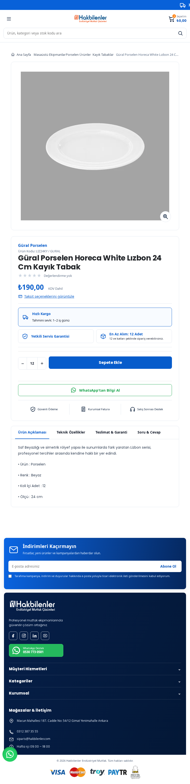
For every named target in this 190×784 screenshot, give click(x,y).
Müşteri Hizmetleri (95, 668)
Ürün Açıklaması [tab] (32, 432)
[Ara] (180, 33)
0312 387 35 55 (27, 731)
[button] (9, 754)
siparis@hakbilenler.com (33, 739)
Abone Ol (168, 566)
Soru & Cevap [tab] (149, 432)
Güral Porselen (32, 245)
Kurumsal (95, 693)
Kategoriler (95, 681)
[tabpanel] (95, 473)
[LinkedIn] (34, 636)
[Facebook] (13, 636)
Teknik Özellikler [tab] (71, 432)
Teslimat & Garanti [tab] (111, 432)
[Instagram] (24, 636)
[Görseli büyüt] (165, 216)
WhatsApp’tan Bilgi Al (99, 390)
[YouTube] (45, 636)
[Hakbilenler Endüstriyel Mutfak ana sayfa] (32, 606)
